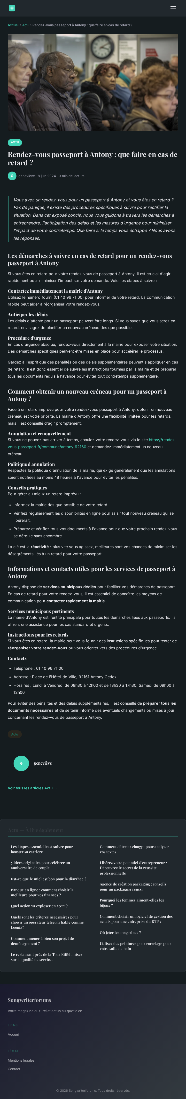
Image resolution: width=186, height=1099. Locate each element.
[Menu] (173, 8)
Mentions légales (21, 1060)
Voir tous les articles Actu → (32, 788)
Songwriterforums (29, 999)
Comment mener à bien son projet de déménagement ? (42, 941)
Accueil (13, 25)
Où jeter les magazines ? (120, 932)
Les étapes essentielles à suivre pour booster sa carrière (42, 849)
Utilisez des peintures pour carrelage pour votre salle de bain (135, 946)
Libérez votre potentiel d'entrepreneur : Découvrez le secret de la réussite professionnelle (133, 868)
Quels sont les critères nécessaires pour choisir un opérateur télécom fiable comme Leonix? (47, 922)
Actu (25, 25)
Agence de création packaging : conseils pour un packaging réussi (133, 887)
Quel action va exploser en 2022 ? (39, 905)
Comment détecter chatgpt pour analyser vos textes (134, 849)
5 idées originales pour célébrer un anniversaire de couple (40, 865)
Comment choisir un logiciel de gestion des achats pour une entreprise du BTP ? (136, 919)
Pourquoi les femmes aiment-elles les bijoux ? (132, 903)
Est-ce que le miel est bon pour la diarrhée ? (48, 878)
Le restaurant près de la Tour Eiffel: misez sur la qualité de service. (46, 957)
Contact (14, 1069)
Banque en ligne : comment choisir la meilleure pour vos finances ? (42, 892)
